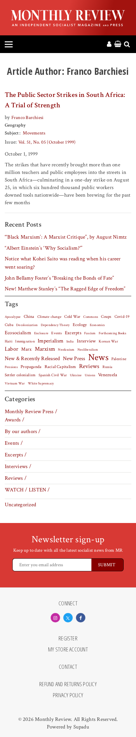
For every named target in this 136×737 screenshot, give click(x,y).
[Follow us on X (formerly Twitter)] (68, 617)
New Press (74, 358)
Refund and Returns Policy (68, 684)
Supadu (81, 726)
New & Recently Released (32, 358)
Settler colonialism (20, 375)
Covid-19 (122, 316)
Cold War (72, 316)
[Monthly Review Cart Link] (118, 44)
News (98, 357)
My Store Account (68, 649)
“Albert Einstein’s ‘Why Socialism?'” (43, 248)
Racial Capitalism (60, 367)
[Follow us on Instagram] (55, 617)
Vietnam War (15, 383)
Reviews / (16, 478)
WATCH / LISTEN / (27, 489)
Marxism (45, 349)
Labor (11, 349)
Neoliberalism (87, 350)
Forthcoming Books (112, 333)
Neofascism (66, 350)
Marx (26, 349)
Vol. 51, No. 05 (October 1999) (47, 142)
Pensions (11, 367)
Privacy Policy (68, 695)
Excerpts (73, 333)
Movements (34, 133)
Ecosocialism (18, 333)
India (70, 341)
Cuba (9, 325)
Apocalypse (13, 317)
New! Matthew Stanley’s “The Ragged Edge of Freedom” (65, 288)
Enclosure (41, 333)
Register (68, 638)
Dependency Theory (55, 325)
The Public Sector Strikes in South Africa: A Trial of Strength (65, 100)
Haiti (8, 341)
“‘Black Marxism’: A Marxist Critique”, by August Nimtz (66, 237)
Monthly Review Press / (31, 411)
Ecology (80, 325)
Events (56, 333)
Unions (90, 375)
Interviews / (18, 466)
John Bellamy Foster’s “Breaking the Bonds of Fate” (59, 278)
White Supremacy (41, 383)
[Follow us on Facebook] (80, 617)
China (29, 316)
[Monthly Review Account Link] (109, 44)
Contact (68, 666)
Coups (106, 316)
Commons (90, 317)
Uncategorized (20, 504)
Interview (86, 341)
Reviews (89, 366)
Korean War (108, 341)
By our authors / (23, 431)
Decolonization (27, 325)
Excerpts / (16, 454)
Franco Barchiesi (27, 118)
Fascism (90, 333)
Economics (97, 325)
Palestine (118, 359)
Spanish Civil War (53, 374)
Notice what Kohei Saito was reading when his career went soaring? (63, 262)
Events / (14, 443)
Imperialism (51, 340)
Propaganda (31, 367)
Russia (107, 367)
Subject (12, 133)
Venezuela (107, 375)
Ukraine (76, 375)
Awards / (14, 419)
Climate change (49, 316)
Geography (15, 125)
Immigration (25, 341)
